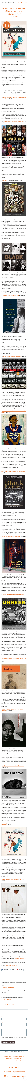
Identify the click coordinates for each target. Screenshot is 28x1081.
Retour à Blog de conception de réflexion (15, 1051)
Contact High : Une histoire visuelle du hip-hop (12, 356)
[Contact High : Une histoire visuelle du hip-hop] (14, 373)
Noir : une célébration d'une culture (10, 241)
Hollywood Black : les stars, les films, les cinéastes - (13, 121)
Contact (19, 1063)
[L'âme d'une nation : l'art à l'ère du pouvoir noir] (14, 898)
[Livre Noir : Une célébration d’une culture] (14, 257)
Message (3, 1027)
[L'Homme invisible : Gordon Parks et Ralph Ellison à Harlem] (14, 784)
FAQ (10, 1056)
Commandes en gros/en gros (18, 1056)
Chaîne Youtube (9, 1058)
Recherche (6, 1056)
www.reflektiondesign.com (11, 965)
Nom (2, 1016)
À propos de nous (8, 1060)
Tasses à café (17, 958)
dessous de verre (23, 958)
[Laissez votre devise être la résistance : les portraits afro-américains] (14, 730)
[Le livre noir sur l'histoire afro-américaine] (14, 199)
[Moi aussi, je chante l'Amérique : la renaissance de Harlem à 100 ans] (14, 429)
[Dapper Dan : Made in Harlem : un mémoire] (14, 556)
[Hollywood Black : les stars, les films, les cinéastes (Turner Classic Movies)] (14, 140)
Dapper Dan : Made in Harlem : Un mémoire (11, 536)
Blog (23, 1063)
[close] (23, 1073)
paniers (4, 959)
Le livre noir (5, 180)
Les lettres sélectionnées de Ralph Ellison (11, 295)
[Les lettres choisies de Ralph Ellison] (14, 316)
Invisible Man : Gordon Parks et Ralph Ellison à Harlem (13, 765)
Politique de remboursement (10, 1063)
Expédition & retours (18, 1058)
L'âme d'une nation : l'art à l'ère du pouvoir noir (11, 879)
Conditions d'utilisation (18, 1060)
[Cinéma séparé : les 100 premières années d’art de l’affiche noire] (14, 841)
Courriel (2, 1022)
